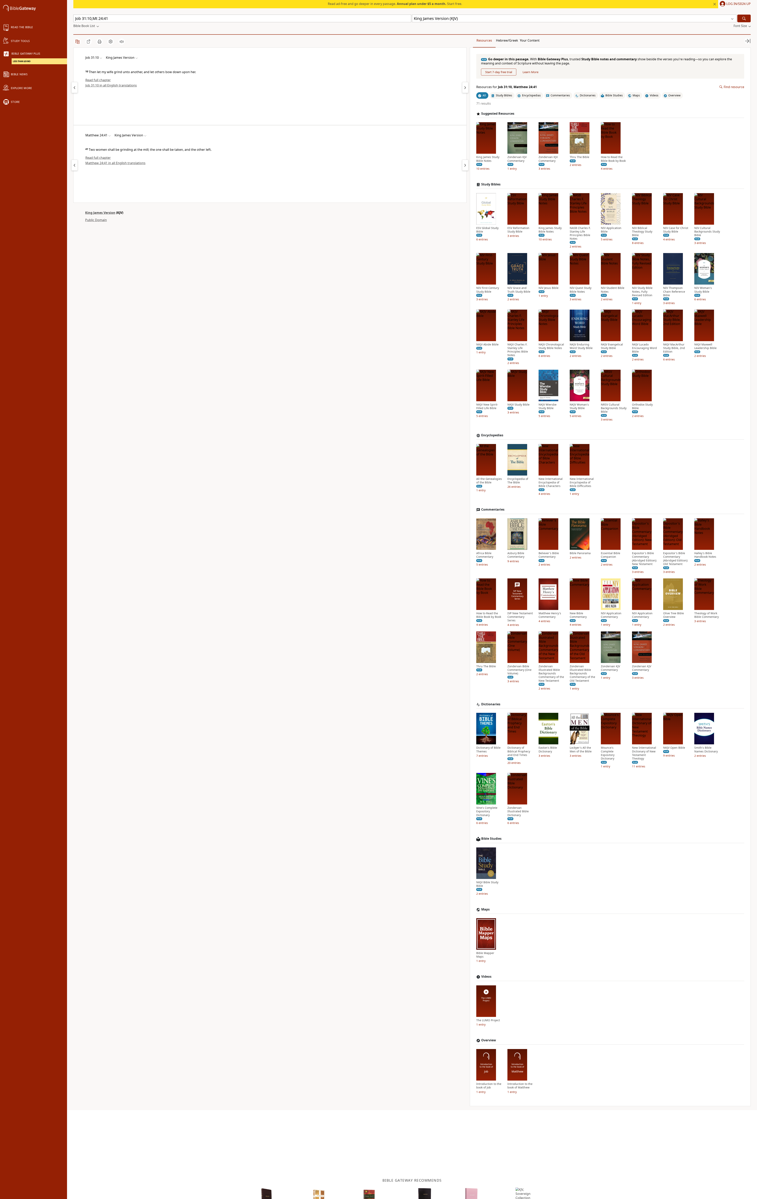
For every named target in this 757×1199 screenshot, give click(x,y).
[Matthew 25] (465, 165)
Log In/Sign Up (738, 4)
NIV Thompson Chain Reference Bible (674, 291)
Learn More (530, 72)
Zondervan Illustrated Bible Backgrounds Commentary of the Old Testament (582, 673)
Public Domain (96, 220)
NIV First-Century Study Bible (487, 289)
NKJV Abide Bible (487, 344)
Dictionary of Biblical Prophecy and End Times (518, 751)
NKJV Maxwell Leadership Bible (705, 346)
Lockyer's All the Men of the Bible (581, 749)
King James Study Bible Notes (487, 158)
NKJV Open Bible (674, 747)
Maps (485, 909)
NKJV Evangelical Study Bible (612, 346)
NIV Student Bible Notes (612, 289)
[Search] (744, 18)
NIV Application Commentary (611, 615)
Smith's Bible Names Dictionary (706, 749)
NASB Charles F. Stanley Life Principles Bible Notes (580, 233)
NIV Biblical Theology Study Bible (642, 231)
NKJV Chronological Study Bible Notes (551, 346)
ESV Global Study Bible (487, 229)
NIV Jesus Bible (548, 288)
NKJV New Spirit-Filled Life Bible (487, 406)
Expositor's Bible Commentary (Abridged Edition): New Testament (644, 558)
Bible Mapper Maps (485, 954)
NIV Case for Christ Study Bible (675, 229)
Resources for (506, 87)
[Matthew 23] (74, 165)
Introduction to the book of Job (488, 1085)
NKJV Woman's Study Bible (579, 406)
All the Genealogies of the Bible (489, 480)
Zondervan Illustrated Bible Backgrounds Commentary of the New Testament (551, 673)
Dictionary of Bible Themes (488, 749)
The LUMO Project (488, 1020)
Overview (488, 1040)
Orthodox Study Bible (642, 406)
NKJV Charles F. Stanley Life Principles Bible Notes (517, 350)
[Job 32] (465, 87)
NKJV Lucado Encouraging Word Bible (644, 348)
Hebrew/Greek (507, 40)
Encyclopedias (492, 435)
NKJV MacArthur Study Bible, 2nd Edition (674, 348)
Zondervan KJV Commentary (517, 158)
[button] (734, 4)
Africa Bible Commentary (484, 555)
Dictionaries (490, 704)
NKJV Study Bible (518, 404)
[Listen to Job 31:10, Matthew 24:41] (121, 41)
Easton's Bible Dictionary (548, 749)
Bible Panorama (580, 553)
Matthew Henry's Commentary (550, 615)
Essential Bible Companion (610, 555)
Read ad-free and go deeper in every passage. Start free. (395, 4)
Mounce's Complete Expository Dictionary (607, 753)
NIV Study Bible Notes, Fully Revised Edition (642, 291)
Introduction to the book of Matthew (519, 1085)
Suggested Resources (497, 114)
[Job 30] (74, 87)
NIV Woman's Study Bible (703, 289)
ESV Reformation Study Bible (518, 229)
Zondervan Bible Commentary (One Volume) (519, 670)
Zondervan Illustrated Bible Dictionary (518, 811)
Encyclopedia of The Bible (517, 480)
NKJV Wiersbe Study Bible (548, 406)
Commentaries (492, 509)
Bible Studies (491, 839)
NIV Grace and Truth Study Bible (518, 289)
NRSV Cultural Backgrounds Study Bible (613, 408)
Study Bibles (491, 184)
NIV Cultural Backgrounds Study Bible (707, 231)
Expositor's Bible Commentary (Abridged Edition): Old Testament (675, 558)
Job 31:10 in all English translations (111, 85)
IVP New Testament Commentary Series (520, 617)
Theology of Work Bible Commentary (706, 615)
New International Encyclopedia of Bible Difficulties (582, 482)
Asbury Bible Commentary (515, 555)
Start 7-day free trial (498, 72)
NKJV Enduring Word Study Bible (581, 346)
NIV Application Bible (611, 229)
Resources (484, 40)
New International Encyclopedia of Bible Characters (551, 482)
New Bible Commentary (578, 615)
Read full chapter (98, 80)
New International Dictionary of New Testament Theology (644, 753)
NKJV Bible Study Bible (487, 884)
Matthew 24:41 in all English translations (115, 163)
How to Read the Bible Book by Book (613, 158)
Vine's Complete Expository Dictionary (486, 811)
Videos (486, 977)
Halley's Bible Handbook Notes (705, 555)
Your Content (530, 40)
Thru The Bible (579, 157)
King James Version (100, 212)
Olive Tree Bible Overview (673, 615)
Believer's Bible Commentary (549, 555)
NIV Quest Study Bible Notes (580, 289)
